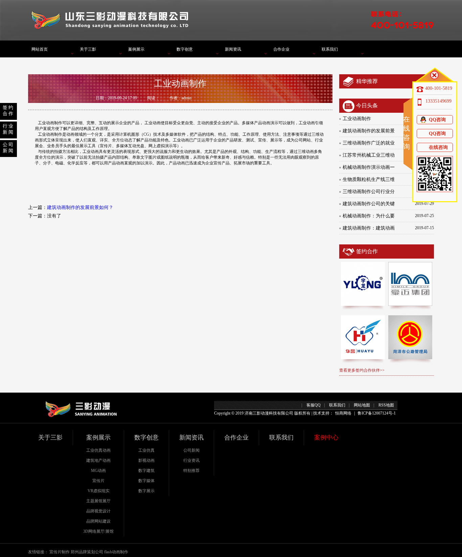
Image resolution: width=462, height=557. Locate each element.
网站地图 (362, 405)
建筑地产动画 (98, 460)
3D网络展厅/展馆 (98, 531)
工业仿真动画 (98, 450)
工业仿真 (146, 450)
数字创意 (185, 49)
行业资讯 (191, 460)
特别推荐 (191, 470)
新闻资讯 (233, 49)
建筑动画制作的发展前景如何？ (80, 207)
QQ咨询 (437, 119)
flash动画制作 (116, 552)
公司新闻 (191, 450)
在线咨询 (438, 147)
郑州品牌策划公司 (87, 552)
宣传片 (98, 480)
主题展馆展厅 (98, 501)
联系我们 (330, 49)
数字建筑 (146, 470)
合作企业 (281, 49)
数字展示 (146, 490)
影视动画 (146, 460)
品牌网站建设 (98, 521)
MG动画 (98, 470)
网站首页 (39, 49)
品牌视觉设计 (98, 511)
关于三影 (88, 49)
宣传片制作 (59, 552)
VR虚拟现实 (99, 490)
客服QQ (313, 405)
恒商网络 (343, 413)
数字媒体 (146, 480)
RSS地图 (386, 405)
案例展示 (136, 49)
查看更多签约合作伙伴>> (362, 370)
